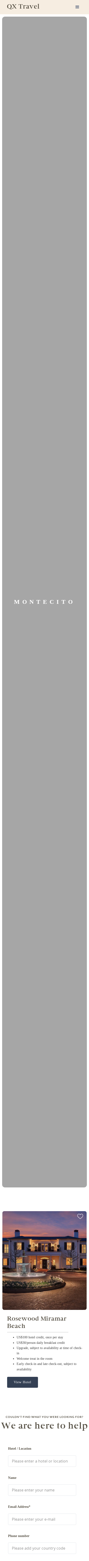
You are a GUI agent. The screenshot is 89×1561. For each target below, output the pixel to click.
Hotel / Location (19, 1448)
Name (12, 1478)
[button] (77, 7)
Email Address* (19, 1507)
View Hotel (22, 1382)
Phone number (18, 1536)
